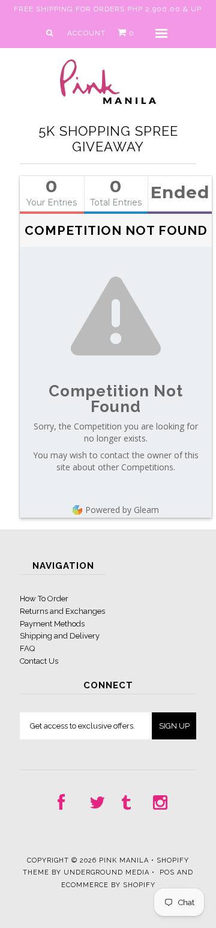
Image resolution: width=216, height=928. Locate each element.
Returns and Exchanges (62, 611)
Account (86, 33)
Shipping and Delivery (60, 635)
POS (167, 872)
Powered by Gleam (122, 509)
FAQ (27, 648)
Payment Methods (52, 623)
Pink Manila (124, 860)
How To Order (44, 598)
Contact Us (39, 661)
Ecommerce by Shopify (108, 885)
